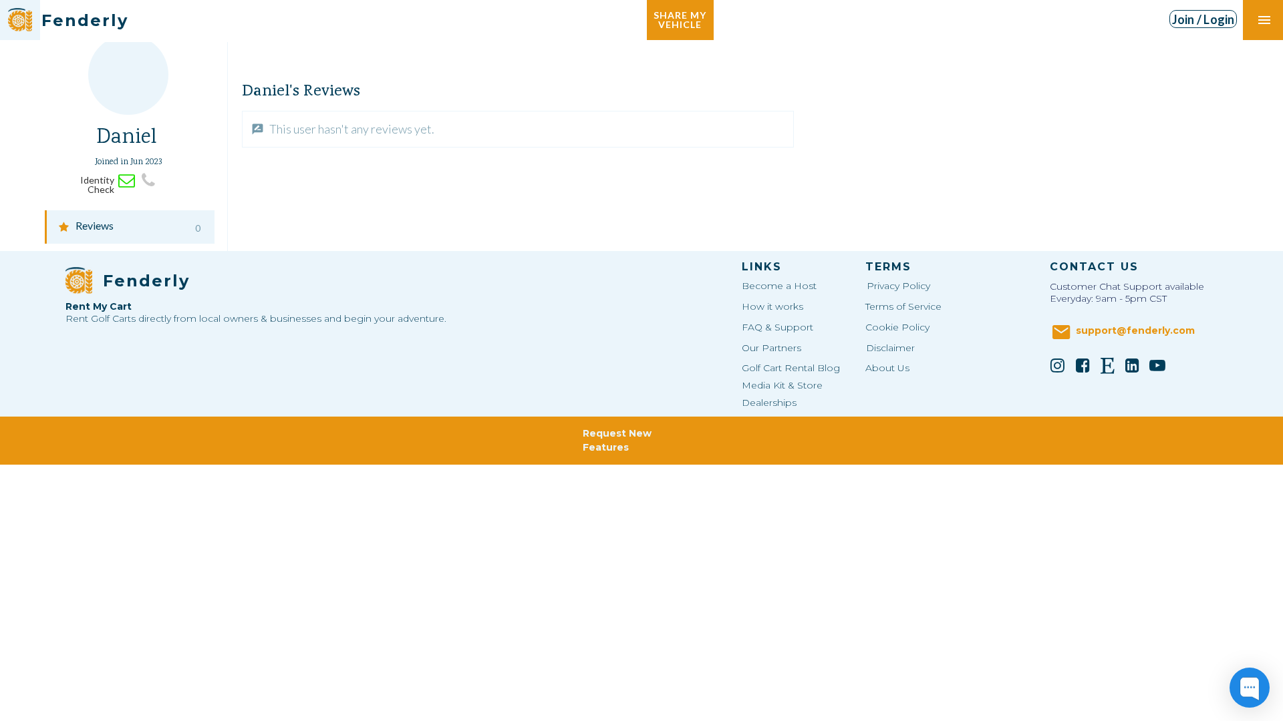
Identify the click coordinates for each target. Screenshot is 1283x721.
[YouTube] (1157, 365)
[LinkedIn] (1133, 365)
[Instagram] (1058, 365)
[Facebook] (1083, 365)
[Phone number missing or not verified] (148, 180)
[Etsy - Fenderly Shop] (1107, 365)
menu (1264, 20)
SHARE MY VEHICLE (680, 20)
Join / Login (1203, 19)
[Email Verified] (126, 180)
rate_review (257, 129)
